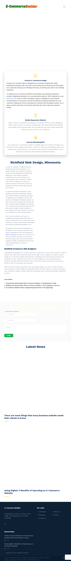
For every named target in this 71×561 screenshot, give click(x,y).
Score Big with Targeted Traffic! (17, 552)
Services (56, 515)
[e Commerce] (21, 6)
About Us (56, 511)
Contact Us (42, 518)
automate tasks (11, 98)
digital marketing (11, 234)
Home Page (42, 511)
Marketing (42, 515)
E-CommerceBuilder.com (33, 559)
